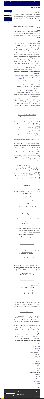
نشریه (33, 392)
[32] (30, 364)
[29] (26, 79)
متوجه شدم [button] (2, 398)
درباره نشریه (38, 393)
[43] (29, 372)
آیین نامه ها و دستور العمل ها (12, 1)
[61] (26, 266)
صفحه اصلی (39, 1)
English (5, 4)
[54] (37, 142)
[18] (33, 355)
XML (10, 12)
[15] (27, 67)
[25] (20, 78)
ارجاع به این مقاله (9, 19)
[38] (22, 91)
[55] (34, 143)
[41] (30, 93)
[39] (30, 92)
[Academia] (14, 396)
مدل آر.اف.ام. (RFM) (30, 21)
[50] (32, 377)
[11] (38, 350)
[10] (37, 349)
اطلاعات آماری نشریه (32, 3)
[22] (19, 74)
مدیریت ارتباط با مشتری (38, 21)
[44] (36, 373)
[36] (36, 367)
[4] (36, 345)
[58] (33, 265)
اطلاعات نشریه (33, 1)
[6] (35, 347)
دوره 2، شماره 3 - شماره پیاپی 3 (6, 7)
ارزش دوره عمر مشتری (34, 21)
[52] (23, 121)
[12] (29, 351)
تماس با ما (29, 3)
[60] (34, 266)
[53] (32, 379)
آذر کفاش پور (39, 10)
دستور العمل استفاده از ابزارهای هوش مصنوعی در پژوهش (21, 1)
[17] (35, 354)
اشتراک (5, 393)
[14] (30, 352)
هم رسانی (10, 17)
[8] (35, 348)
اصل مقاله (38, 40)
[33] (33, 84)
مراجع (38, 387)
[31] (24, 79)
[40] (26, 92)
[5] (25, 51)
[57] (25, 147)
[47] (36, 375)
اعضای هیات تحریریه (38, 394)
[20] (27, 74)
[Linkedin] (13, 396)
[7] (35, 347)
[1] (17, 42)
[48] (35, 375)
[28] (31, 79)
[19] (30, 74)
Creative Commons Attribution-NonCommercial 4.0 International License (20, 394)
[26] (16, 78)
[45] (38, 373)
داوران (36, 3)
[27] (36, 361)
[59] (15, 265)
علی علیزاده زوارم (35, 10)
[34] (36, 85)
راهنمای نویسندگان (6, 1)
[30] (32, 363)
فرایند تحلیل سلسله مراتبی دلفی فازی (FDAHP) (23, 21)
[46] (35, 374)
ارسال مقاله (39, 3)
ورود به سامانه (8, 4)
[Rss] (12, 396)
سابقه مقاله (10, 15)
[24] (38, 359)
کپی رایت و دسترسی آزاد (29, 1)
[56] (34, 381)
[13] (14, 61)
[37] (36, 368)
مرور (36, 1)
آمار (10, 20)
